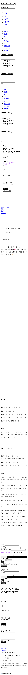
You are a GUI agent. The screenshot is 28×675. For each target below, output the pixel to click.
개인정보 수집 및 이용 (7, 552)
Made (5, 24)
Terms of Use (3, 648)
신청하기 (3, 641)
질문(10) (3, 212)
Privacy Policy (3, 650)
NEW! (5, 13)
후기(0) (2, 210)
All (5, 15)
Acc (5, 19)
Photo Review (6, 563)
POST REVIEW (4, 566)
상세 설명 (3, 208)
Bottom (6, 18)
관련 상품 (3, 213)
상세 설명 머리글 (5, 207)
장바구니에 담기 (5, 625)
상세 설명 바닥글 (5, 209)
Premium (6, 21)
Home (5, 12)
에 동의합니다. (11, 552)
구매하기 (3, 583)
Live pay (7, 22)
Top (5, 16)
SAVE (2, 561)
